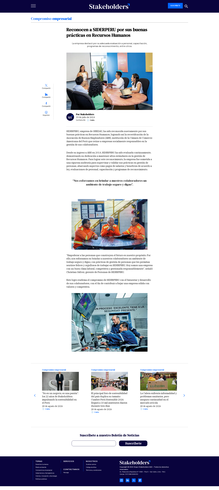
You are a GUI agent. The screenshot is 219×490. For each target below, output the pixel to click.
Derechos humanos (41, 464)
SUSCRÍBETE (175, 6)
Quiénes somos (91, 464)
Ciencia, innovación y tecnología (46, 476)
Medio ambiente (40, 467)
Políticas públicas (41, 479)
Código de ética (91, 467)
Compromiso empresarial (54, 370)
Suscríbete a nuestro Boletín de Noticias (109, 436)
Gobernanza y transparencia (44, 473)
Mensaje (66, 472)
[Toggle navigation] (33, 5)
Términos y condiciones (93, 470)
